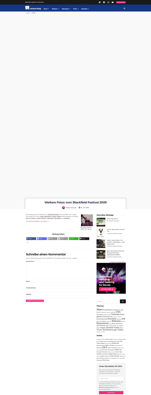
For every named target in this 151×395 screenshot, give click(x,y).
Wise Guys (105, 360)
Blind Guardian (109, 339)
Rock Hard (115, 323)
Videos (120, 330)
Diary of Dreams (31, 218)
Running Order (112, 325)
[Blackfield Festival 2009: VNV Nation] (86, 220)
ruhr (107, 325)
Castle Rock (113, 312)
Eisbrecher (115, 343)
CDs (118, 311)
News (33, 13)
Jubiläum (119, 316)
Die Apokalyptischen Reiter (113, 341)
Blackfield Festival (53, 214)
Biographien (103, 312)
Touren (99, 330)
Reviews (123, 321)
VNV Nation (57, 218)
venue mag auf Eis (112, 218)
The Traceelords (113, 358)
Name (28, 281)
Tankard (101, 358)
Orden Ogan (119, 352)
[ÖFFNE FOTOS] (78, 9)
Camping (108, 312)
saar (117, 325)
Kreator (118, 347)
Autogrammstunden (117, 310)
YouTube (103, 331)
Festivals (115, 314)
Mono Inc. (118, 350)
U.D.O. (118, 358)
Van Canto (122, 358)
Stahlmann (107, 356)
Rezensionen (102, 323)
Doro (110, 343)
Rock (110, 323)
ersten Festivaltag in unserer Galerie (50, 216)
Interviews (115, 316)
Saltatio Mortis (113, 354)
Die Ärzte (107, 343)
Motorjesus (105, 352)
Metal (97, 321)
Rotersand (50, 218)
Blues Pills (115, 339)
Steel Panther (114, 356)
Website (28, 294)
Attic (104, 339)
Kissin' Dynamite (112, 347)
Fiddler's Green (109, 345)
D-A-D (98, 341)
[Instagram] (108, 2)
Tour (121, 328)
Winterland (99, 360)
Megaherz (112, 349)
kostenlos (119, 319)
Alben (99, 309)
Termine (109, 327)
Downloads (99, 314)
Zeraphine (67, 218)
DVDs (104, 314)
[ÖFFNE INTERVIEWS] (70, 9)
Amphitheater (107, 310)
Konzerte (112, 319)
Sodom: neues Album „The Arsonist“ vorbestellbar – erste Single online (116, 242)
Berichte (98, 312)
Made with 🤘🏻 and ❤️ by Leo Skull (34, 2)
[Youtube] (113, 2)
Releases (116, 321)
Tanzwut (106, 358)
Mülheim (104, 321)
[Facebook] (104, 2)
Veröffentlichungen (110, 330)
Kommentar (30, 261)
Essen (109, 314)
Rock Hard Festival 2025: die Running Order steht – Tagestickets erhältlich (115, 253)
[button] (124, 8)
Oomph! (113, 352)
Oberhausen (109, 321)
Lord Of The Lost (105, 350)
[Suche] (123, 301)
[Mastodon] (100, 2)
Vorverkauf (98, 331)
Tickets (116, 328)
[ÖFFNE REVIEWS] (58, 9)
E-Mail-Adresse (31, 288)
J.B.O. (105, 347)
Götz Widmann (117, 345)
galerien (99, 316)
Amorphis (98, 339)
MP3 (100, 321)
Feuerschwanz (100, 345)
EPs (107, 314)
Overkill (98, 354)
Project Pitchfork (41, 218)
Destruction (103, 341)
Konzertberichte (101, 319)
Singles (103, 328)
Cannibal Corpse (122, 339)
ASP (102, 339)
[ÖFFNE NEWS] (48, 9)
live (123, 318)
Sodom (102, 356)
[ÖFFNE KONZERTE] (88, 9)
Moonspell (99, 352)
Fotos (122, 314)
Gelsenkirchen (108, 316)
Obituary (110, 352)
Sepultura (120, 354)
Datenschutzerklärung (105, 387)
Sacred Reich (104, 354)
